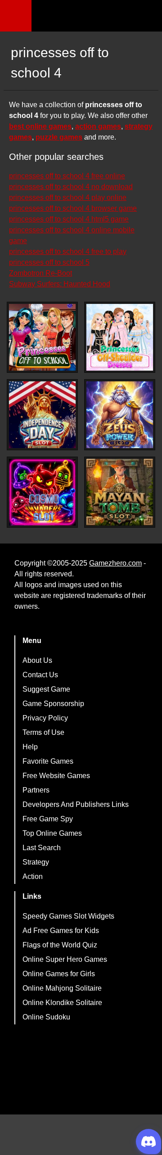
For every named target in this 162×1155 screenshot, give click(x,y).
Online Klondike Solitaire (62, 1002)
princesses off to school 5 (49, 262)
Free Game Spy (47, 819)
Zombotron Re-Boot (40, 273)
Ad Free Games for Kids (60, 930)
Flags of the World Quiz (59, 945)
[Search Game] (147, 18)
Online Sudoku (46, 1017)
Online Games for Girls (58, 974)
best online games (40, 126)
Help (30, 747)
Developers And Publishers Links (75, 804)
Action (32, 876)
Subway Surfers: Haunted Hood (59, 284)
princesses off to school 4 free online (67, 176)
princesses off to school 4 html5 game (69, 219)
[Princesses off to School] (42, 337)
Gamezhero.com (115, 563)
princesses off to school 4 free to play (67, 251)
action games (98, 126)
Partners (36, 790)
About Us (37, 660)
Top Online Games (52, 833)
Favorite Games (47, 761)
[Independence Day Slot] (42, 415)
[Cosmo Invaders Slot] (42, 492)
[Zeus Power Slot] (120, 415)
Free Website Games (56, 775)
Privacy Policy (45, 718)
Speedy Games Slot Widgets (68, 916)
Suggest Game (46, 689)
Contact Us (40, 675)
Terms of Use (43, 732)
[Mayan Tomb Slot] (120, 492)
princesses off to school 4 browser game (73, 208)
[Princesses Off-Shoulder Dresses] (120, 337)
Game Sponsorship (53, 703)
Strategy (35, 862)
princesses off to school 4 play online (67, 197)
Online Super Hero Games (64, 959)
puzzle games (59, 137)
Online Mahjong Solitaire (62, 988)
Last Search (41, 848)
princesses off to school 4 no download (71, 186)
